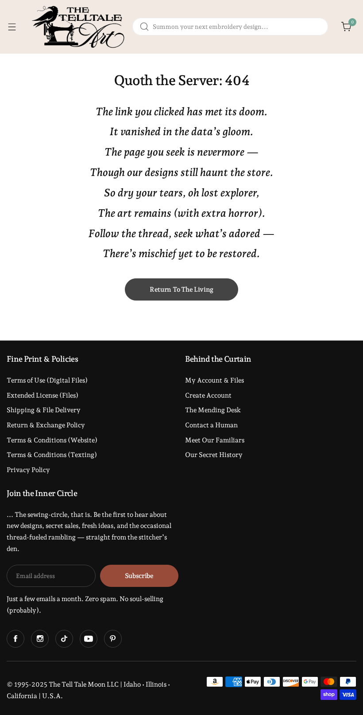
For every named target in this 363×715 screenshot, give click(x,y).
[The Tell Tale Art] (79, 26)
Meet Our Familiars (214, 440)
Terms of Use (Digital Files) (47, 380)
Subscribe (139, 576)
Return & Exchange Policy (46, 425)
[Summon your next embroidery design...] (144, 26)
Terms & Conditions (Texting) (52, 455)
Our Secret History (214, 455)
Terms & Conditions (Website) (52, 440)
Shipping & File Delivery (44, 410)
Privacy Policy (28, 470)
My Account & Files (214, 380)
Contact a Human (211, 425)
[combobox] (230, 26)
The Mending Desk (213, 410)
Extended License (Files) (42, 395)
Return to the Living (181, 289)
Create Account (208, 395)
